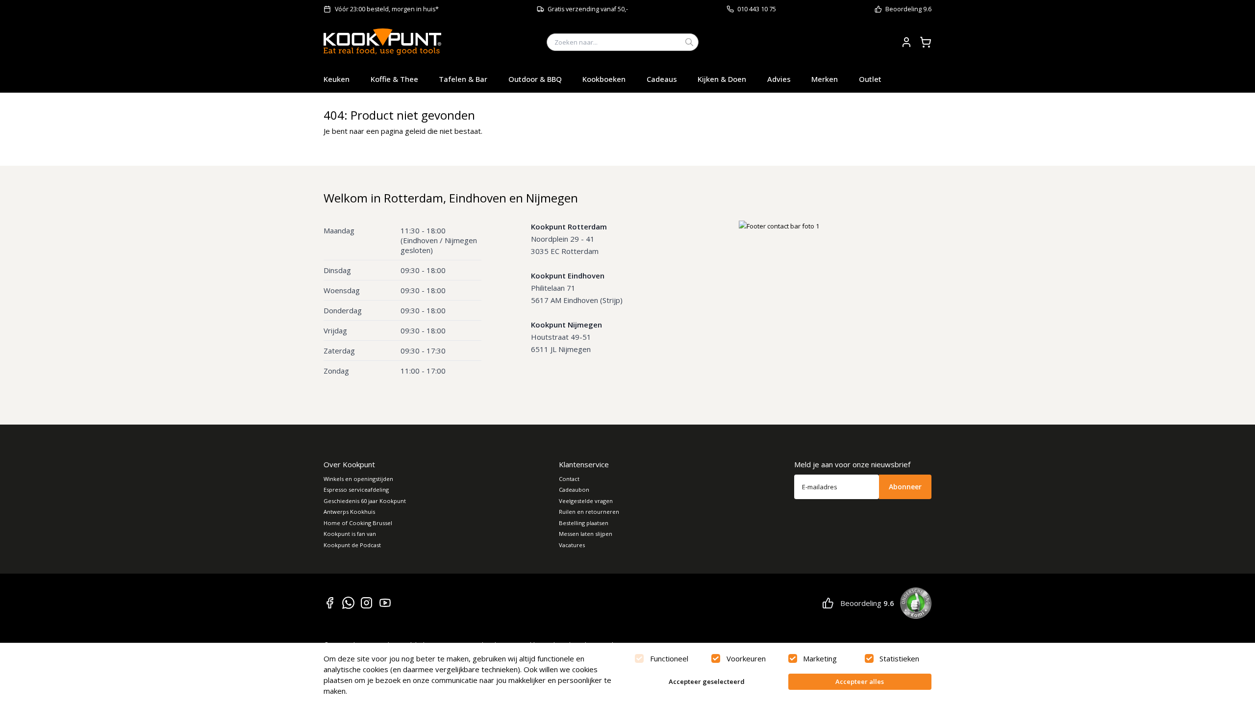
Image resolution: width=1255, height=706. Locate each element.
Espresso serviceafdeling (356, 489)
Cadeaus (662, 79)
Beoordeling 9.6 (908, 9)
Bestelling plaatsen (583, 523)
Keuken (337, 79)
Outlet (870, 79)
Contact (569, 478)
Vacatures (572, 545)
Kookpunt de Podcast (352, 545)
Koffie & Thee (394, 79)
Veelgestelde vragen (586, 500)
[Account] (906, 42)
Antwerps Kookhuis (349, 511)
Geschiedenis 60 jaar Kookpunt (365, 500)
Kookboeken (604, 79)
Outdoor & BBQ (535, 79)
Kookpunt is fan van (350, 533)
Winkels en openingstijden (358, 478)
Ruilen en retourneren (589, 511)
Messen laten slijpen (585, 533)
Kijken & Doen (722, 79)
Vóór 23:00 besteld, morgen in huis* (387, 9)
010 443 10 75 (756, 9)
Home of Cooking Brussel (358, 523)
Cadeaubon (574, 489)
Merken (824, 79)
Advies (779, 79)
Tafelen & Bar (463, 79)
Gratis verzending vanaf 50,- (588, 9)
